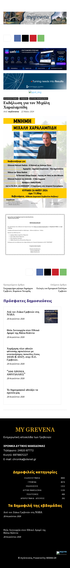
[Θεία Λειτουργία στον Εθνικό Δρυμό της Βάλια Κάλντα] (51, 335)
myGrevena (13, 111)
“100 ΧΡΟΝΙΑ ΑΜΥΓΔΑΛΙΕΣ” (16, 373)
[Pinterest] (33, 38)
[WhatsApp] (41, 38)
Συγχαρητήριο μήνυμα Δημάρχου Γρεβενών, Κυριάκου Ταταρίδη (18, 289)
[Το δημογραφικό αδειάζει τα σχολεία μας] (51, 394)
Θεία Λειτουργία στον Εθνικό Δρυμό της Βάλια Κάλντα (23, 332)
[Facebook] (17, 38)
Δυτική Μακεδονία (38, 98)
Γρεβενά (24, 98)
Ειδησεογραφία (11, 98)
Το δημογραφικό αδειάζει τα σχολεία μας (22, 391)
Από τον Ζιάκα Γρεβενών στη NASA (23, 313)
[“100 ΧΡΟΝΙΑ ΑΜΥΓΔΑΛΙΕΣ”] (51, 376)
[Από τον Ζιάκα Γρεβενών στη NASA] (51, 316)
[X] (25, 38)
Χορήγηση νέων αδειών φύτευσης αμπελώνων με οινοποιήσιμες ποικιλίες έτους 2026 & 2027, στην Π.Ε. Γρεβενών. (23, 354)
